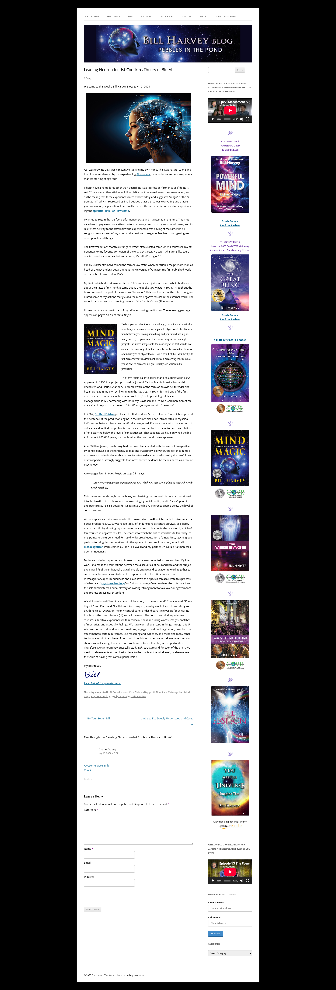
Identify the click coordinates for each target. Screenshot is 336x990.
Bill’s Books (167, 16)
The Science (113, 16)
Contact (204, 16)
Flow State (134, 692)
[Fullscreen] (247, 119)
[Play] (213, 119)
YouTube (186, 16)
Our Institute (91, 16)
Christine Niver (138, 696)
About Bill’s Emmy (226, 16)
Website (89, 877)
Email (88, 863)
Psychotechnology (100, 696)
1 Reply (88, 78)
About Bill (147, 16)
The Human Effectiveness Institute (108, 975)
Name (88, 849)
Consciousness (120, 692)
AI (111, 692)
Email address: (216, 902)
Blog (130, 16)
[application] (230, 110)
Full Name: (214, 917)
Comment (91, 809)
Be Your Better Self (97, 718)
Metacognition (175, 692)
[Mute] (242, 119)
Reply (87, 779)
